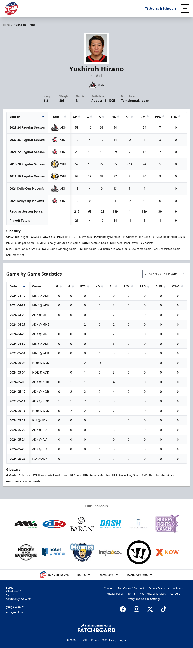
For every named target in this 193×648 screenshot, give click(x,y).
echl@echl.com (15, 612)
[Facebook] (123, 609)
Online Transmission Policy (166, 588)
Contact (108, 588)
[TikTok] (163, 609)
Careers (175, 593)
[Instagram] (136, 609)
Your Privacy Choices (153, 593)
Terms (132, 593)
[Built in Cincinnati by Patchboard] (96, 628)
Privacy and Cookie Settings (143, 599)
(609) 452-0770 (15, 607)
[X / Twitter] (150, 609)
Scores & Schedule (162, 8)
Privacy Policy (114, 593)
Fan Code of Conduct (131, 588)
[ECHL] (11, 9)
